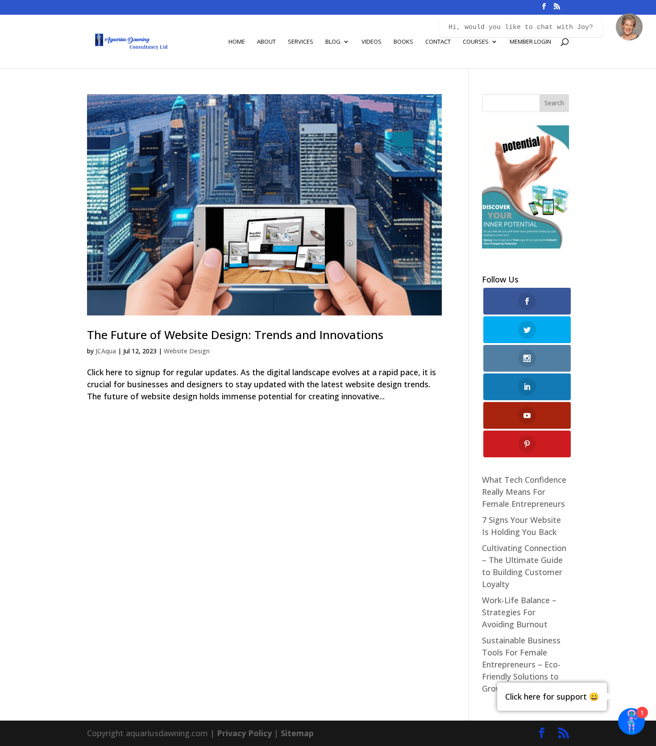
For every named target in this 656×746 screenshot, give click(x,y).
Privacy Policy (244, 733)
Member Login (530, 42)
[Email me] (629, 26)
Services (300, 42)
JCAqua (105, 351)
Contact (438, 42)
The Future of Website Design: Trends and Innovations (235, 335)
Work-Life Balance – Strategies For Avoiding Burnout (519, 612)
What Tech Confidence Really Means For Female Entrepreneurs (524, 491)
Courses (476, 42)
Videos (371, 42)
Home (236, 42)
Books (403, 42)
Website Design (187, 351)
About (266, 42)
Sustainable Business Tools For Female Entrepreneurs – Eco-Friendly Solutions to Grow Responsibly (521, 664)
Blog (332, 42)
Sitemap (297, 733)
